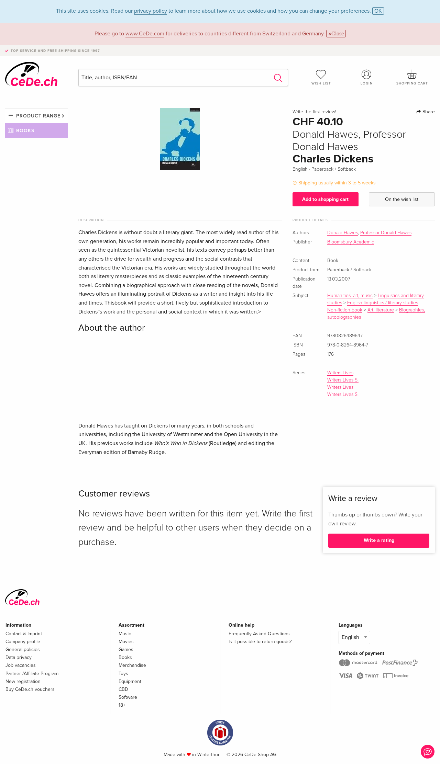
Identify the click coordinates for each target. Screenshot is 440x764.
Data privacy (19, 657)
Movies (126, 642)
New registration (23, 681)
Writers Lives (340, 372)
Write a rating (379, 540)
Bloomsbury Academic (350, 242)
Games (126, 649)
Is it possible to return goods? (260, 642)
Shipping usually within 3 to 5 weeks (337, 183)
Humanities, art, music (350, 295)
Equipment (130, 681)
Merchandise (132, 665)
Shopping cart (412, 83)
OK (378, 11)
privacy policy (150, 11)
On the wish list (401, 199)
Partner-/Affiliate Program (32, 673)
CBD (123, 689)
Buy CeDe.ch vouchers (30, 689)
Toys (123, 673)
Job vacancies (21, 665)
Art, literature (380, 310)
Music (125, 634)
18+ (122, 705)
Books (25, 131)
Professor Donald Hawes (385, 232)
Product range (38, 116)
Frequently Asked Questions (259, 634)
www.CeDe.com (144, 33)
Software (128, 697)
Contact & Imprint (24, 634)
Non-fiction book (344, 310)
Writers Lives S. (343, 380)
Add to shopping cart (325, 199)
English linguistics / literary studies (382, 302)
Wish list (321, 83)
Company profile (23, 642)
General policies (23, 649)
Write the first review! (314, 112)
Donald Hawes (342, 232)
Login (367, 83)
